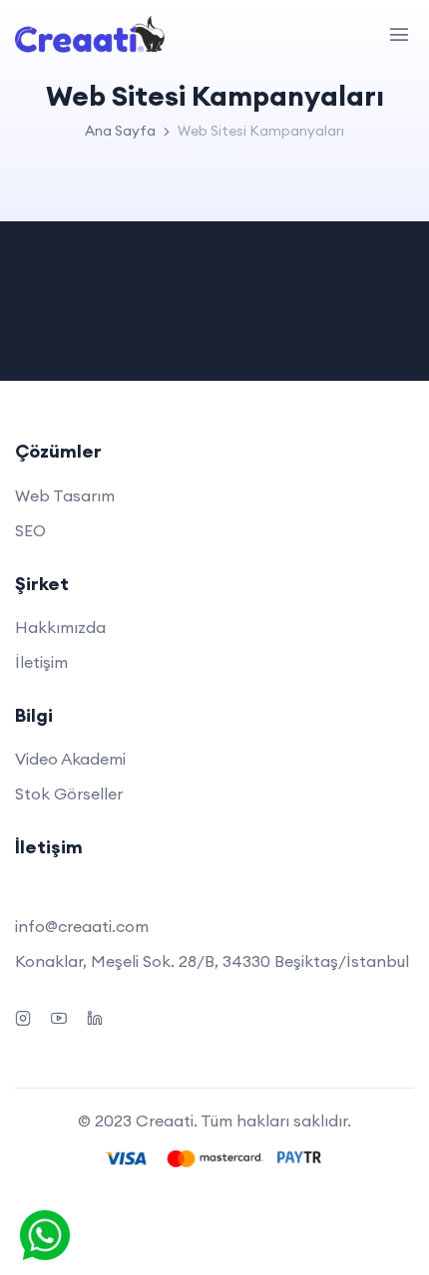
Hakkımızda (60, 627)
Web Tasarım (65, 495)
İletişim (41, 662)
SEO (30, 530)
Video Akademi (70, 759)
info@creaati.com (82, 926)
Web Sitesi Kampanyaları (261, 131)
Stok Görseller (69, 793)
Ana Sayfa (120, 131)
